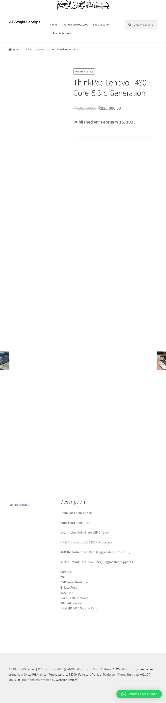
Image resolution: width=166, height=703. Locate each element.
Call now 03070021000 (75, 24)
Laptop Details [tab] (19, 505)
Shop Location (101, 24)
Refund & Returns (60, 33)
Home (53, 24)
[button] (139, 694)
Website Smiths (67, 680)
